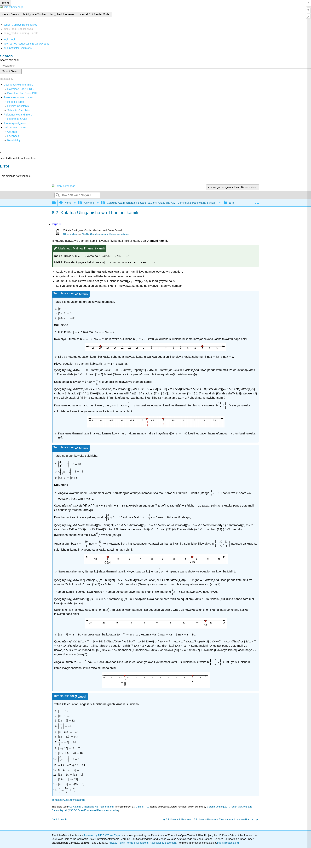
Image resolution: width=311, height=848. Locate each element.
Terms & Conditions (137, 842)
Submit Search (10, 71)
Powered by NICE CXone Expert (103, 835)
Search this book (9, 60)
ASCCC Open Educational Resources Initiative (105, 234)
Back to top (58, 819)
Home (68, 202)
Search (57, 195)
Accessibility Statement (163, 842)
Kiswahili (89, 202)
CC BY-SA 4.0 (141, 806)
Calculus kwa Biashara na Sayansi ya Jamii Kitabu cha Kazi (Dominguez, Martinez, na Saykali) (161, 202)
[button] (13, 136)
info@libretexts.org (228, 842)
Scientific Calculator (18, 110)
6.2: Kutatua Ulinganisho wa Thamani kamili (91, 806)
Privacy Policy (117, 842)
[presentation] (73, 256)
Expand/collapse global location (257, 201)
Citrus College (70, 234)
